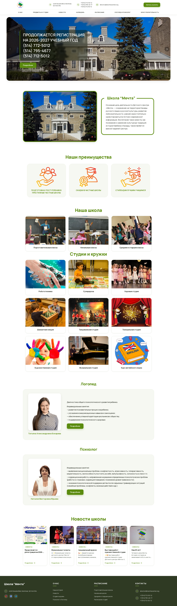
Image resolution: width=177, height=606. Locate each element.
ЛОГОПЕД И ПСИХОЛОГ (122, 12)
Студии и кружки (58, 596)
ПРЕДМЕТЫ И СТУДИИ (40, 12)
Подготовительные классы (103, 590)
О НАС (20, 12)
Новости (56, 593)
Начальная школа (100, 593)
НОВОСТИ (62, 12)
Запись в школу (152, 5)
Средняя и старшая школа (103, 596)
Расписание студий (100, 600)
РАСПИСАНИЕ (99, 12)
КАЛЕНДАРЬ (80, 12)
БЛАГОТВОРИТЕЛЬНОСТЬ (150, 12)
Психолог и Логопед (60, 600)
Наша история (58, 590)
